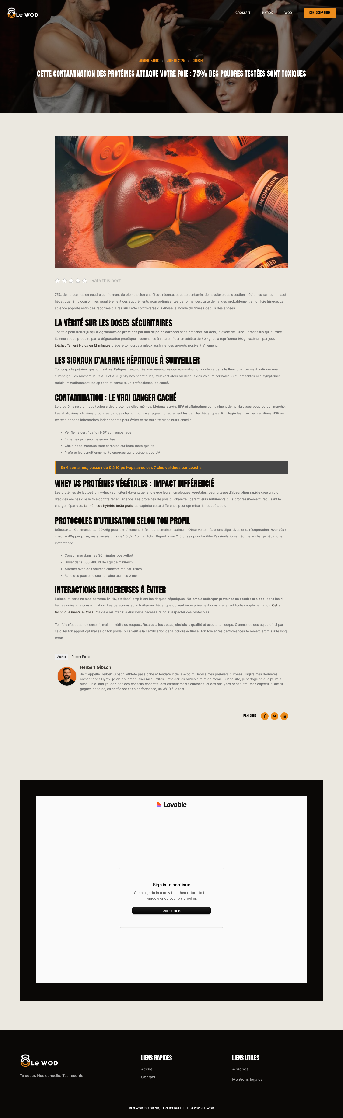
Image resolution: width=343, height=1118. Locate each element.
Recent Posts (81, 656)
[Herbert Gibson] (67, 676)
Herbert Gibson (95, 667)
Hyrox (267, 12)
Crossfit (243, 12)
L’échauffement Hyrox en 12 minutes (83, 345)
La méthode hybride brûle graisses (111, 506)
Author (61, 656)
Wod (288, 12)
